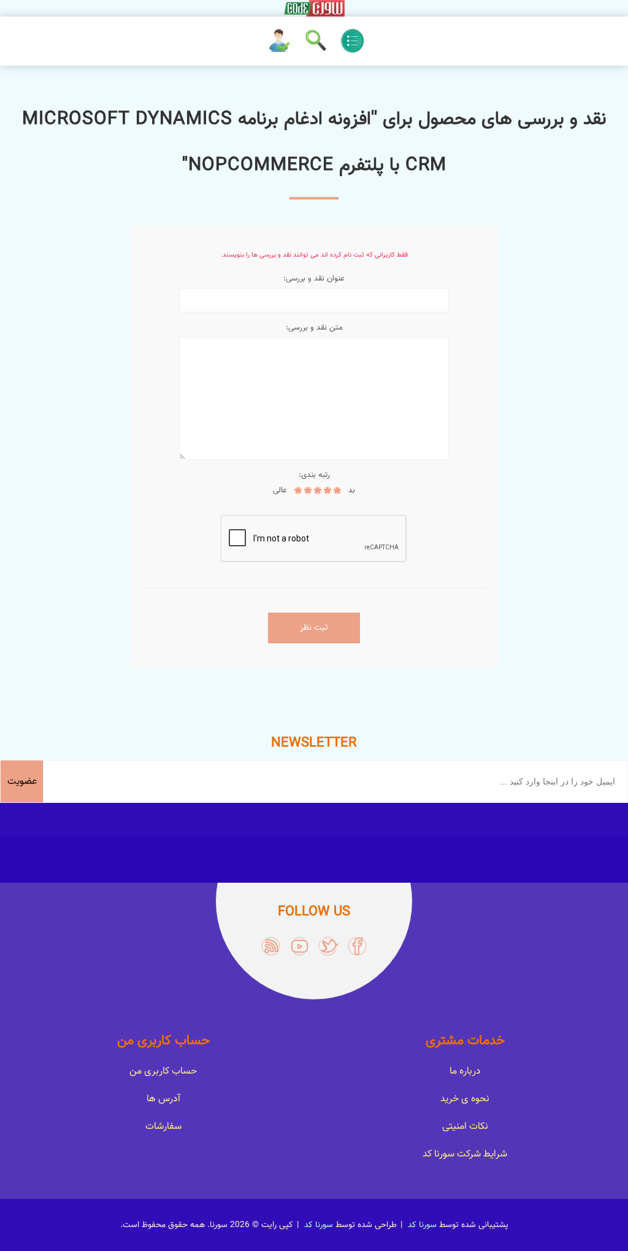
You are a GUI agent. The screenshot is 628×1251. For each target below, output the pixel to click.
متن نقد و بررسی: (314, 328)
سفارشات (163, 1126)
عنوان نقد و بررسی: (314, 279)
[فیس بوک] (357, 946)
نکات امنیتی (465, 1126)
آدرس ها (163, 1099)
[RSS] (270, 946)
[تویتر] (328, 946)
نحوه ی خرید (464, 1099)
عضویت (22, 781)
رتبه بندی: (314, 475)
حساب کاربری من (163, 1071)
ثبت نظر (314, 628)
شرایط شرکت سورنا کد (465, 1154)
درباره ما (465, 1071)
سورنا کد (422, 1225)
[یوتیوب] (299, 946)
